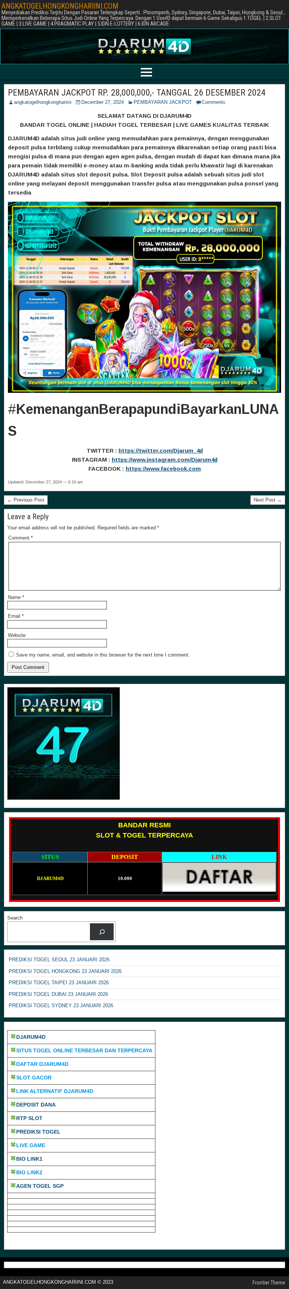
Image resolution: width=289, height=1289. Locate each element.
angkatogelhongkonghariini (42, 102)
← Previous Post (25, 500)
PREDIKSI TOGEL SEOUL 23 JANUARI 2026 (59, 959)
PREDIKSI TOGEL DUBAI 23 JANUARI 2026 (58, 994)
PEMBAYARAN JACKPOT (163, 102)
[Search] (102, 931)
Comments (213, 102)
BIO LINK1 (29, 1159)
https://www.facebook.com (163, 468)
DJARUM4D (31, 1037)
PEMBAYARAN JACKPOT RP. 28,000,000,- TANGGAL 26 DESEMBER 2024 (137, 92)
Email (16, 616)
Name (16, 597)
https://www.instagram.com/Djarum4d (165, 459)
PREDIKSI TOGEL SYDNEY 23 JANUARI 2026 (61, 1005)
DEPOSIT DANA (36, 1105)
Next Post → (268, 500)
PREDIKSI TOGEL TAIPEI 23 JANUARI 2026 (59, 982)
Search (15, 918)
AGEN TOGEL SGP (40, 1186)
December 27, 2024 (102, 102)
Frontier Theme (268, 1282)
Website (17, 635)
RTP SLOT (29, 1118)
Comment (20, 538)
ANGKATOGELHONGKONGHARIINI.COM (60, 6)
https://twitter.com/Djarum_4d (161, 450)
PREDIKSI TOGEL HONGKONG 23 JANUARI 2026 (65, 971)
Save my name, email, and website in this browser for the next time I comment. (103, 655)
